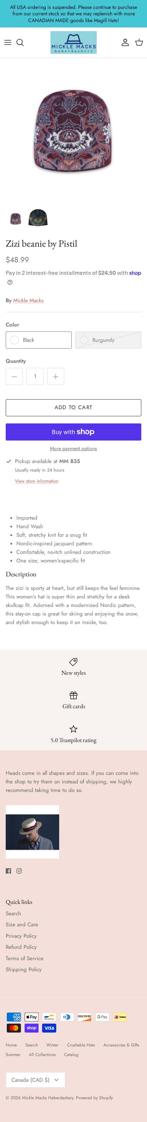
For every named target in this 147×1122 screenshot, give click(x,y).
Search (13, 913)
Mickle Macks (28, 300)
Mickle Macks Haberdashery (47, 1098)
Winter (52, 1045)
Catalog (71, 1054)
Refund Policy (21, 947)
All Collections (42, 1054)
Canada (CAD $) (30, 1080)
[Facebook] (8, 871)
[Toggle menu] (8, 42)
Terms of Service (25, 958)
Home (11, 1045)
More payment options (73, 449)
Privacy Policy (21, 936)
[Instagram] (19, 871)
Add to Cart (73, 407)
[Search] (23, 42)
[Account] (123, 42)
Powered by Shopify (94, 1098)
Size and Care (22, 924)
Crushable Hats (81, 1045)
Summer (13, 1054)
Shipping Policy (24, 969)
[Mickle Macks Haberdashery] (73, 42)
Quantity (16, 361)
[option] (73, 131)
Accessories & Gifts (121, 1045)
